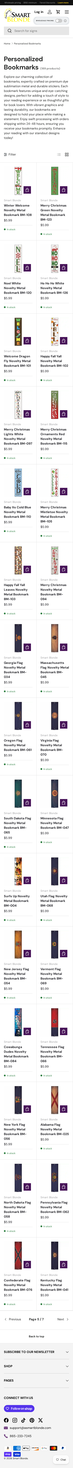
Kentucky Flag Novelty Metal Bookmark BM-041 (54, 1285)
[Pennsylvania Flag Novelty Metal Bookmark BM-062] (54, 1177)
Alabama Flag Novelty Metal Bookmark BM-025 (54, 1129)
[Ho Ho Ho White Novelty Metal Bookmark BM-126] (54, 258)
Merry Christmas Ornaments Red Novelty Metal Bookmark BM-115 (53, 436)
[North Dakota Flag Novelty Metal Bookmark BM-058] (18, 1177)
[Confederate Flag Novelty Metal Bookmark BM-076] (18, 1255)
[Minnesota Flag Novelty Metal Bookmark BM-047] (54, 793)
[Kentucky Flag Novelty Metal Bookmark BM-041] (54, 1255)
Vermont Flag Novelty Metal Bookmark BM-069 (51, 976)
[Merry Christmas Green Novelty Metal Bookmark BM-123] (54, 180)
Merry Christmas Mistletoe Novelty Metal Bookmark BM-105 (54, 514)
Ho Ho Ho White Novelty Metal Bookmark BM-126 (54, 288)
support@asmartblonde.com (30, 1428)
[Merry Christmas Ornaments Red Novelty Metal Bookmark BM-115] (54, 404)
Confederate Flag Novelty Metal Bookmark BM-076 (18, 1285)
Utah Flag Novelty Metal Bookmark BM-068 (54, 901)
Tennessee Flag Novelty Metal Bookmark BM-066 (52, 1054)
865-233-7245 (21, 1436)
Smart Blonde (20, 1458)
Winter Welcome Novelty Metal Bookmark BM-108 (18, 210)
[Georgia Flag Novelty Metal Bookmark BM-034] (18, 638)
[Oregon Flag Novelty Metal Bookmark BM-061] (18, 716)
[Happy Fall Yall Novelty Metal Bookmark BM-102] (54, 331)
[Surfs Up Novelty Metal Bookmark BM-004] (18, 871)
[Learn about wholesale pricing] (65, 20)
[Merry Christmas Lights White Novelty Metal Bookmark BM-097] (18, 404)
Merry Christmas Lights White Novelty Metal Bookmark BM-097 (18, 436)
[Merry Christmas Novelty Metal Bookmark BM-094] (54, 560)
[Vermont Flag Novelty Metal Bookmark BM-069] (54, 944)
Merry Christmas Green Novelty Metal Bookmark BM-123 (53, 212)
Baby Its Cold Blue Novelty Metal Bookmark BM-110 (17, 512)
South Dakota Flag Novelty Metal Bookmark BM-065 (17, 825)
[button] (58, 12)
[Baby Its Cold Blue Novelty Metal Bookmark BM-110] (18, 482)
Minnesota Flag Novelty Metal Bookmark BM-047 (54, 823)
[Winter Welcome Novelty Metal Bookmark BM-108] (18, 180)
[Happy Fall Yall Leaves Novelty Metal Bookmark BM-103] (18, 560)
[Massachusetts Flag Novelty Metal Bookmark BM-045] (54, 638)
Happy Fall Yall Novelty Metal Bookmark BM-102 (54, 361)
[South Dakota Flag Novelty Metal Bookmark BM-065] (18, 793)
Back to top (36, 1336)
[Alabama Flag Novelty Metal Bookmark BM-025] (54, 1100)
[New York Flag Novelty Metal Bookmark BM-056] (18, 1100)
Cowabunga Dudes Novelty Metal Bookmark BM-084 (16, 1054)
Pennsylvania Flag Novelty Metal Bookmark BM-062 (54, 1207)
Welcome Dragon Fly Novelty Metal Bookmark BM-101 (17, 361)
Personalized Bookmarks (27, 43)
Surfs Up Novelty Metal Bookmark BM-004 (17, 901)
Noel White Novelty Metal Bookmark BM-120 (18, 288)
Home (7, 43)
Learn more (63, 2)
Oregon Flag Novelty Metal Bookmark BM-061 (18, 745)
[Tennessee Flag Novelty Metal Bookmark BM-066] (54, 1022)
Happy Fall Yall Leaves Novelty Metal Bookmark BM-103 (16, 592)
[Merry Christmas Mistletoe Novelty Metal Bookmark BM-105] (54, 482)
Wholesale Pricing (45, 21)
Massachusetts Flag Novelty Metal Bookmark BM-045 (54, 670)
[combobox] (36, 31)
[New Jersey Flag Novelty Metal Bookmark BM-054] (18, 944)
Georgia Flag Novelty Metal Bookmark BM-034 (15, 670)
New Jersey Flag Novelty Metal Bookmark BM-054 (16, 976)
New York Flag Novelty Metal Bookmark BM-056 (15, 1132)
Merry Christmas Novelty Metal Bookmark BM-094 (53, 592)
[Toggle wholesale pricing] (58, 21)
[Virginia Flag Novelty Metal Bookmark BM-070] (54, 716)
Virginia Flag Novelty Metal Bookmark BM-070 (51, 747)
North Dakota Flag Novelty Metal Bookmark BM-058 (17, 1209)
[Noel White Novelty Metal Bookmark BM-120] (18, 258)
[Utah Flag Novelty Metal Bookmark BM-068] (54, 871)
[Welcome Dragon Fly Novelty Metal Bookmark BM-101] (18, 331)
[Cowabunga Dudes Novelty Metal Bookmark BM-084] (18, 1022)
